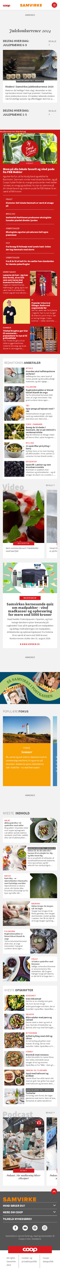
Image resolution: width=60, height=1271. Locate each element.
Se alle (52, 41)
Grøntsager (12, 228)
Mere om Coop (13, 1212)
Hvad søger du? (14, 1205)
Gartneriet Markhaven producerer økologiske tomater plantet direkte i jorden (28, 219)
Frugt (9, 199)
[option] (23, 524)
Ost (8, 242)
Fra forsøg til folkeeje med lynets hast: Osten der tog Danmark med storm (28, 248)
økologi (10, 213)
